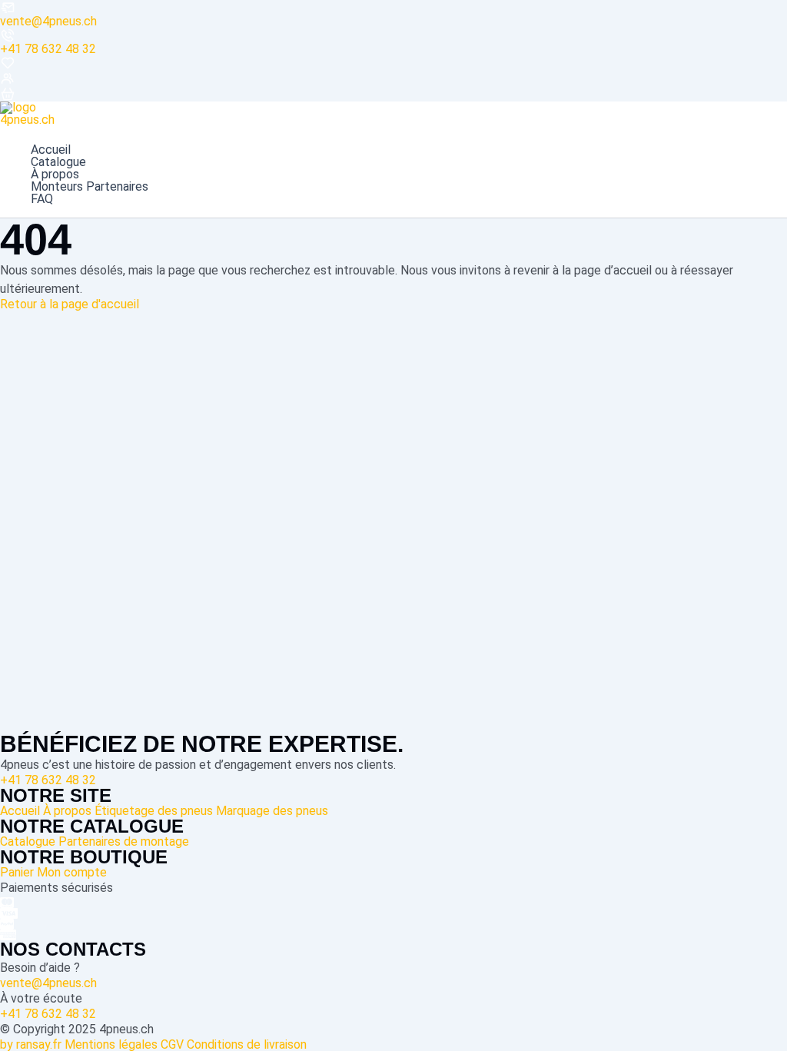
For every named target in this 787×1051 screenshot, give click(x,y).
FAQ (42, 199)
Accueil (51, 150)
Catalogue (58, 162)
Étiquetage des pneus (154, 810)
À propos (55, 174)
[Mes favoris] (393, 63)
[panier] (393, 93)
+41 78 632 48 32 (48, 49)
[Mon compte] (393, 78)
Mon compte (72, 872)
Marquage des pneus (272, 810)
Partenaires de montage (123, 841)
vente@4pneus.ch (48, 21)
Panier (17, 872)
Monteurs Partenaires (89, 187)
